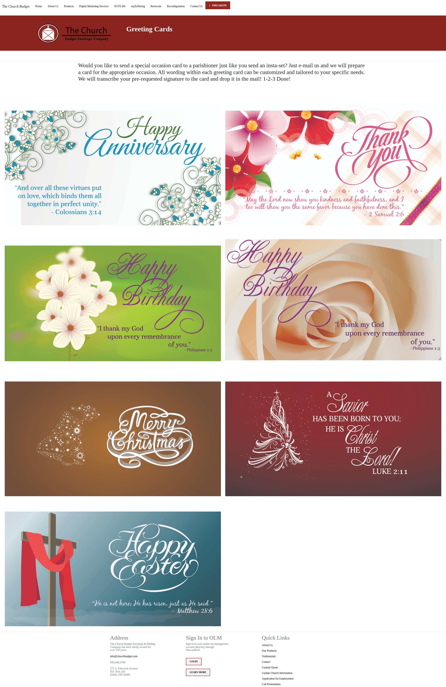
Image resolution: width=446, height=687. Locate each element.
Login (194, 661)
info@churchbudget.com (123, 656)
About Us (267, 645)
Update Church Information (277, 672)
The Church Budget (16, 6)
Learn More (198, 672)
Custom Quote (270, 667)
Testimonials (269, 656)
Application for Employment (277, 678)
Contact (266, 661)
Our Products (269, 650)
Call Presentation (271, 684)
